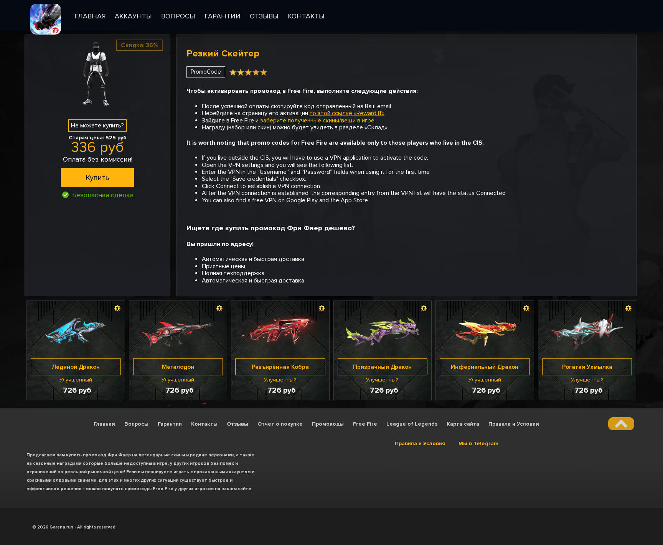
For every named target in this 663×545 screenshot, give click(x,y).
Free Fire (365, 424)
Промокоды (328, 424)
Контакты (204, 424)
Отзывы (237, 424)
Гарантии (170, 424)
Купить (97, 177)
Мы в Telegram (478, 443)
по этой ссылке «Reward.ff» (347, 113)
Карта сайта (463, 424)
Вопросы (136, 424)
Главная (104, 424)
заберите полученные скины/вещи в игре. (318, 120)
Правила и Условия (513, 424)
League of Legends (411, 424)
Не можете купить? (97, 125)
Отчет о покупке (280, 424)
